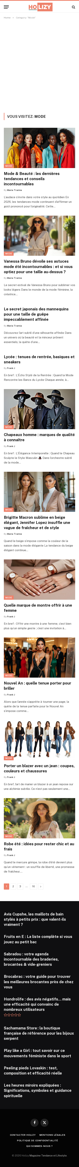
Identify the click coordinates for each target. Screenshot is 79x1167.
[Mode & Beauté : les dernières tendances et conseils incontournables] (39, 148)
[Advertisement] (39, 65)
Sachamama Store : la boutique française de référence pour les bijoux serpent (39, 1033)
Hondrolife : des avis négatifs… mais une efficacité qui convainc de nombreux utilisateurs (37, 1004)
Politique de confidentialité (37, 1140)
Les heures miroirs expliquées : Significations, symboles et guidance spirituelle (38, 1090)
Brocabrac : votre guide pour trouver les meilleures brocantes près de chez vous (38, 981)
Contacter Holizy (23, 1135)
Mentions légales (52, 1135)
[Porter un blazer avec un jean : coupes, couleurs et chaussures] (39, 740)
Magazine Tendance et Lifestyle (48, 1155)
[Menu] (6, 7)
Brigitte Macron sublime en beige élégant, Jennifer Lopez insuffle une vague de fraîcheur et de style (37, 522)
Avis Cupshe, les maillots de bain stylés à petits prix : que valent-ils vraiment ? (35, 919)
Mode (8, 166)
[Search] (73, 7)
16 (33, 886)
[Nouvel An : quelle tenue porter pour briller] (39, 658)
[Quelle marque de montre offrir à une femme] (39, 579)
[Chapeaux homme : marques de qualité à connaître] (39, 409)
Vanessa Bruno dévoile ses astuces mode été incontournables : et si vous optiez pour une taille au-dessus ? (38, 266)
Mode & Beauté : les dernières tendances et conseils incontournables (32, 178)
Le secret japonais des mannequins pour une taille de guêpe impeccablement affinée (36, 314)
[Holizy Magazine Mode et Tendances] (40, 7)
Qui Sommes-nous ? (39, 1146)
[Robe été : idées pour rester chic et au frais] (39, 818)
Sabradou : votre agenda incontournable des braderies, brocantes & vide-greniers (31, 959)
